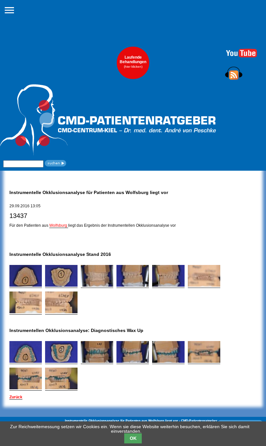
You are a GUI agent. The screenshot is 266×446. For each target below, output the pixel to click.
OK (133, 438)
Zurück (15, 397)
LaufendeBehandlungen (133, 61)
